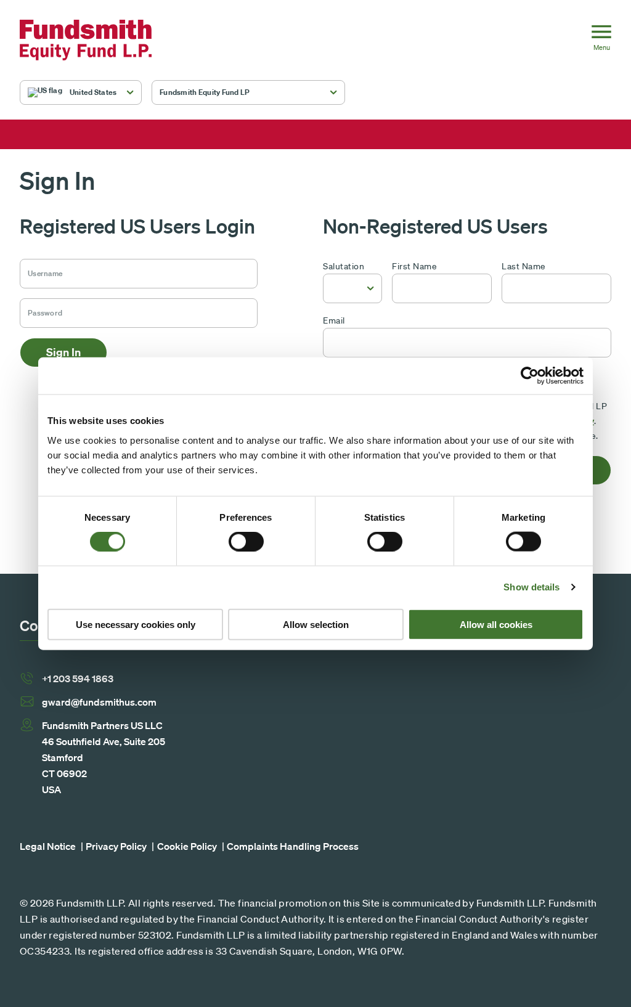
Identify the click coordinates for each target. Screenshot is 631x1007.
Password (40, 307)
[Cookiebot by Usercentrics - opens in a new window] (530, 376)
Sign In (63, 352)
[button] (81, 92)
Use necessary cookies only (135, 624)
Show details (531, 587)
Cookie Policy (187, 846)
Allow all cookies (496, 624)
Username (41, 268)
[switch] (246, 542)
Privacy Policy (116, 846)
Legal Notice (48, 846)
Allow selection (316, 624)
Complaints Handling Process (293, 846)
